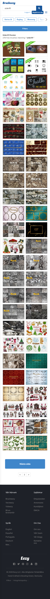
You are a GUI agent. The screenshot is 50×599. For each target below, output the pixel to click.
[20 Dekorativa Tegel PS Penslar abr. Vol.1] (36, 361)
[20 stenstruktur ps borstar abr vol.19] (13, 196)
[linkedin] (36, 564)
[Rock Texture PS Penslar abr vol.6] (36, 246)
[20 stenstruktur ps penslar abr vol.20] (36, 196)
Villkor (8, 580)
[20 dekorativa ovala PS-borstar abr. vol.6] (13, 213)
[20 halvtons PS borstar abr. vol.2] (13, 98)
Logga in (27, 12)
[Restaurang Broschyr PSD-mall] (13, 49)
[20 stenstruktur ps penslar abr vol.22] (36, 426)
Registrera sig (38, 12)
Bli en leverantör (10, 511)
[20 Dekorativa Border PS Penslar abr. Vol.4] (13, 393)
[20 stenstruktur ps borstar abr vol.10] (13, 180)
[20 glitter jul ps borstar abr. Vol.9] (13, 443)
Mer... (8, 544)
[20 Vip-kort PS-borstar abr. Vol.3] (13, 131)
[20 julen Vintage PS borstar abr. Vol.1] (36, 344)
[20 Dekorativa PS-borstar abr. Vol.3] (36, 377)
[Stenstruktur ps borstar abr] (36, 262)
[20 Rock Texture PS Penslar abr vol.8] (13, 164)
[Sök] (39, 8)
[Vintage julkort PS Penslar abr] (36, 114)
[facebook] (14, 564)
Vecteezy (10, 502)
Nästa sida (25, 464)
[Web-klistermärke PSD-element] (13, 82)
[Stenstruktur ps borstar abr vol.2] (36, 278)
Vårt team (38, 533)
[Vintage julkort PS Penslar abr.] (13, 114)
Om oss (37, 529)
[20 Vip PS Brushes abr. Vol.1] (36, 229)
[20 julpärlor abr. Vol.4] (36, 393)
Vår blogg (38, 537)
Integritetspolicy (20, 580)
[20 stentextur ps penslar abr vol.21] (36, 131)
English (9, 529)
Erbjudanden (39, 499)
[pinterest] (23, 564)
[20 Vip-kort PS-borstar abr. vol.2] (36, 147)
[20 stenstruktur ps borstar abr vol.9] (36, 164)
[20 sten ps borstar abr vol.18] (13, 229)
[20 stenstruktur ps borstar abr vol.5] (13, 262)
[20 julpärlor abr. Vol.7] (13, 426)
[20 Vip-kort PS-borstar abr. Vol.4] (13, 147)
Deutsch (9, 541)
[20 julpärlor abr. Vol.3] (13, 344)
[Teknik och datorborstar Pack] (36, 65)
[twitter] (18, 564)
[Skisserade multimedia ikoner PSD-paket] (13, 65)
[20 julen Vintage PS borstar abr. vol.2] (36, 328)
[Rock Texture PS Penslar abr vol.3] (13, 278)
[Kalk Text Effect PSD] (36, 82)
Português (10, 537)
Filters (25, 29)
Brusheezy (10, 499)
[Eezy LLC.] (25, 559)
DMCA (36, 510)
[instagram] (27, 564)
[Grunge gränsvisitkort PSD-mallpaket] (36, 49)
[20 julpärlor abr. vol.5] (13, 410)
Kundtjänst (38, 506)
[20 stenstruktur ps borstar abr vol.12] (36, 311)
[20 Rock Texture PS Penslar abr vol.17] (13, 361)
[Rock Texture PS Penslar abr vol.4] (13, 311)
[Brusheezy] (9, 3)
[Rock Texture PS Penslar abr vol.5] (36, 295)
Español (9, 533)
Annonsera (38, 502)
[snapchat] (31, 564)
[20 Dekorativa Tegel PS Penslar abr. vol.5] (13, 377)
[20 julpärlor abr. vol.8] (13, 246)
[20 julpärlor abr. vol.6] (36, 410)
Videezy (9, 506)
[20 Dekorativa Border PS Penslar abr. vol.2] (36, 213)
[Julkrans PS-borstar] (36, 98)
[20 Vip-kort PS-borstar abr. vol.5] (36, 443)
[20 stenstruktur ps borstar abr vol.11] (13, 328)
